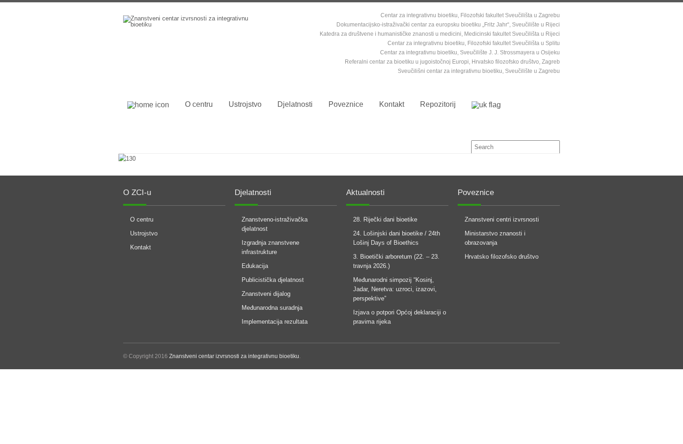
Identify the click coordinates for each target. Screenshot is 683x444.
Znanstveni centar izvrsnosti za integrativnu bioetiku (234, 356)
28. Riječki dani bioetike (385, 219)
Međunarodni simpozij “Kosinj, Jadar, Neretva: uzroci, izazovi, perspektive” (395, 289)
